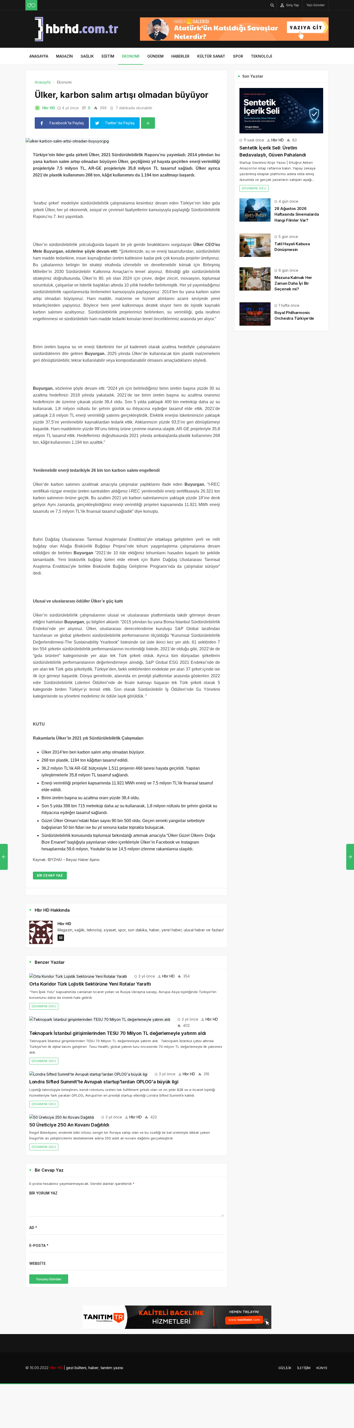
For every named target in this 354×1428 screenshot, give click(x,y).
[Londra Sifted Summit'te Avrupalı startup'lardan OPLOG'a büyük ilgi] (88, 1074)
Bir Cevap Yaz (50, 875)
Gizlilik (284, 1368)
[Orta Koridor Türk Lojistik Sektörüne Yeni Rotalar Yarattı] (78, 976)
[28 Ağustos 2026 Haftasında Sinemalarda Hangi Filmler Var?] (255, 209)
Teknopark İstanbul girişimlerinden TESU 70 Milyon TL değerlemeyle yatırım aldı (117, 1033)
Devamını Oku (44, 1006)
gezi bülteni (76, 1367)
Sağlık (87, 56)
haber (93, 1367)
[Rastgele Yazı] (31, 5)
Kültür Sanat (211, 56)
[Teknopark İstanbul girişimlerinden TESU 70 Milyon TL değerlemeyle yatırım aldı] (99, 1019)
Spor (238, 56)
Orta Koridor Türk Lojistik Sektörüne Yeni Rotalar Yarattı (90, 984)
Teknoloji (261, 56)
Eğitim (108, 56)
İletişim (303, 1368)
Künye (321, 1368)
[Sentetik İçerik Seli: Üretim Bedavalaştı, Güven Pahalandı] (281, 110)
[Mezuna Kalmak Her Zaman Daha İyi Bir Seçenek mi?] (255, 278)
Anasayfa (38, 56)
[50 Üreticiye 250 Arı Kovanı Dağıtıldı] (61, 1117)
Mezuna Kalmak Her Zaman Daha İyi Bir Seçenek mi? (293, 283)
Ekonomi (130, 56)
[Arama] (272, 5)
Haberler (180, 56)
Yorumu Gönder (48, 1279)
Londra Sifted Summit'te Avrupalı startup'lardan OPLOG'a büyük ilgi (103, 1081)
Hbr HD (48, 108)
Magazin (64, 56)
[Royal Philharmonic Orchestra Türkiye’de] (255, 313)
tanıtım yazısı (112, 1367)
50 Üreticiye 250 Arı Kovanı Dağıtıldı (69, 1125)
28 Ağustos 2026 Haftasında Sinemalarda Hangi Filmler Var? (296, 214)
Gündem (155, 56)
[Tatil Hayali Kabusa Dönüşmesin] (255, 245)
